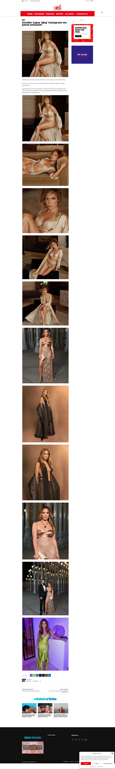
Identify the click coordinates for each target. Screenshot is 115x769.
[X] (91, 1)
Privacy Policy (100, 766)
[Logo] (57, 7)
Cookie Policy (92, 766)
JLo (40, 681)
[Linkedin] (49, 675)
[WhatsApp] (34, 675)
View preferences (108, 763)
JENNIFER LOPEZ (35, 681)
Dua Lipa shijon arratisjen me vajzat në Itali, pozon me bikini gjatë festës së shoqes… (44, 715)
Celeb (23, 712)
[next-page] (25, 720)
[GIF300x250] (82, 55)
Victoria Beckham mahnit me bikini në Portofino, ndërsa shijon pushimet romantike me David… (61, 715)
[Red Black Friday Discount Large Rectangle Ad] (82, 41)
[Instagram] (88, 1)
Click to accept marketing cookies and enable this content (32, 747)
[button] (112, 753)
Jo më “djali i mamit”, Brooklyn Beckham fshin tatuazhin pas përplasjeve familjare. (28, 715)
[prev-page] (23, 720)
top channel (29, 679)
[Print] (46, 675)
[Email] (43, 675)
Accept (86, 763)
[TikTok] (89, 1)
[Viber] (37, 675)
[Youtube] (92, 1)
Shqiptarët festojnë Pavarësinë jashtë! (31, 691)
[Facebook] (86, 1)
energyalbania (28, 681)
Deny (97, 763)
